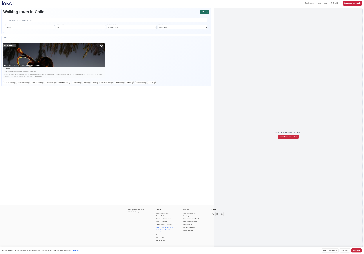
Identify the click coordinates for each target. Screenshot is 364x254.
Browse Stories (187, 224)
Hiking (95, 82)
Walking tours (140, 82)
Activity (160, 24)
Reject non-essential (330, 250)
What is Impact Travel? (162, 213)
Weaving (152, 82)
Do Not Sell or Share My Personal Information (166, 231)
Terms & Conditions (161, 221)
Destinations (309, 3)
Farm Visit (76, 82)
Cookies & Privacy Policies (164, 224)
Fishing (86, 82)
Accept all (356, 250)
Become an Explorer (189, 227)
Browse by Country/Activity (191, 218)
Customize (345, 250)
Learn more (75, 250)
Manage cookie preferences (164, 227)
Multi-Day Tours (9, 82)
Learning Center (188, 230)
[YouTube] (222, 214)
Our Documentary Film (190, 221)
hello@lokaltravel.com (136, 209)
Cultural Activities (64, 82)
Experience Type (112, 24)
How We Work (160, 216)
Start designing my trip (352, 3)
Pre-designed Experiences (191, 216)
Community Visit (37, 82)
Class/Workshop (23, 82)
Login (326, 3)
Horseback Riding (106, 82)
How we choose (160, 240)
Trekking (130, 82)
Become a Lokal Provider (163, 218)
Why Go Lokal (160, 237)
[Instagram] (217, 214)
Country (8, 24)
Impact (319, 3)
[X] (213, 214)
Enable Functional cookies (288, 136)
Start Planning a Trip (189, 213)
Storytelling (119, 82)
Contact (158, 235)
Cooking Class (50, 82)
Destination (60, 24)
